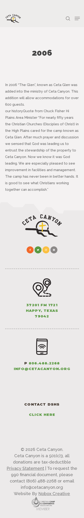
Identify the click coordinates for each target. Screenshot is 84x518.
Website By (42, 493)
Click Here (42, 414)
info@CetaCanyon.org (42, 369)
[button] (77, 18)
